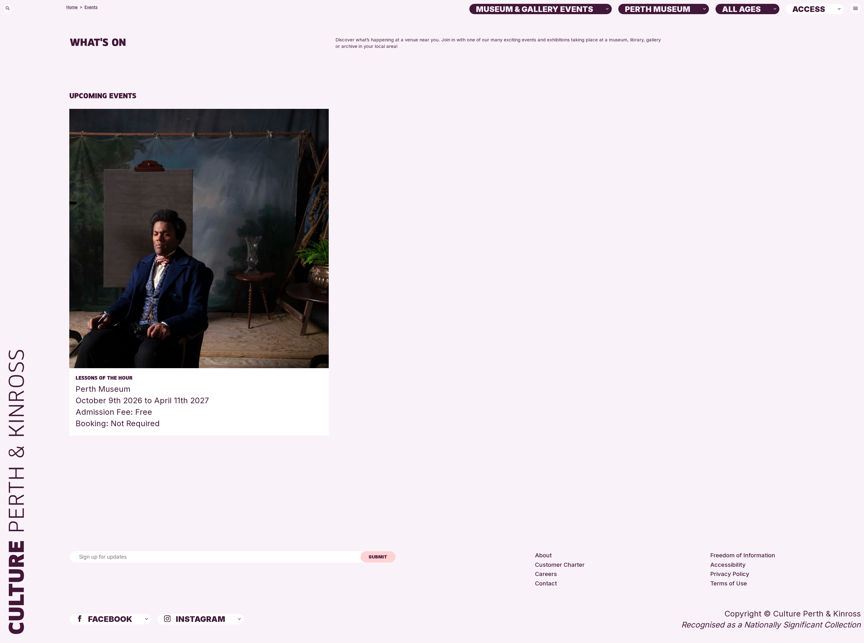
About (543, 555)
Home (72, 7)
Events (91, 7)
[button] (607, 8)
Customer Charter (560, 564)
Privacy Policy (729, 573)
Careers (546, 573)
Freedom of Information (742, 555)
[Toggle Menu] (855, 8)
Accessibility (728, 564)
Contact (546, 583)
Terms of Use (728, 583)
